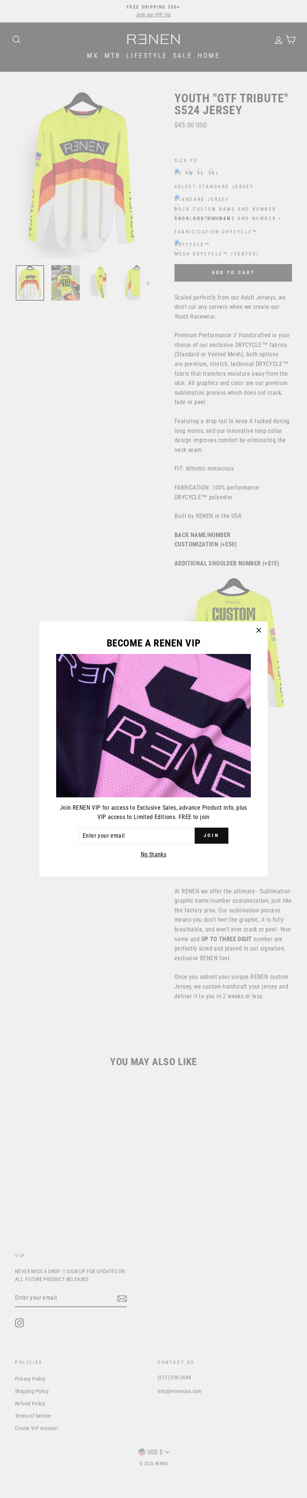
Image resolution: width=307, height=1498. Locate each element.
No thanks (154, 854)
